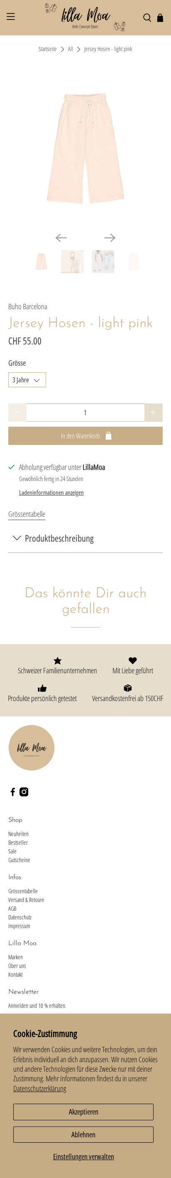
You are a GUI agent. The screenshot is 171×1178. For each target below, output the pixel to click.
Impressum (19, 926)
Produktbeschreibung (59, 538)
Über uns (17, 966)
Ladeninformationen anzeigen (51, 492)
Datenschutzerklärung (39, 1088)
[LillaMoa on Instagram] (24, 794)
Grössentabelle (26, 514)
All (70, 49)
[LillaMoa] (85, 17)
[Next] (110, 238)
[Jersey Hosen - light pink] (85, 148)
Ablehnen (83, 1134)
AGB (12, 908)
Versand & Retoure (26, 900)
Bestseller (18, 842)
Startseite (48, 49)
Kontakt (15, 974)
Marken (15, 957)
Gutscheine (19, 860)
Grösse (17, 363)
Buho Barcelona (27, 306)
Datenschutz (20, 917)
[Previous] (61, 238)
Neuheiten (18, 834)
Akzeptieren (83, 1112)
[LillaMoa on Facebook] (12, 794)
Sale (12, 851)
